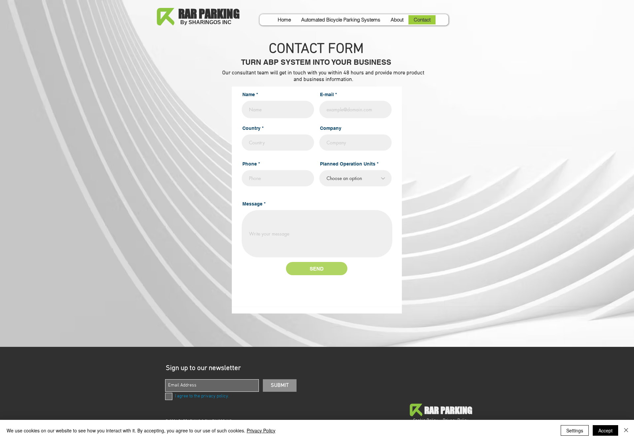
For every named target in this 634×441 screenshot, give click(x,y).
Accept (605, 430)
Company (330, 128)
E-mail (327, 94)
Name (248, 94)
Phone (249, 164)
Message (252, 204)
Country (251, 128)
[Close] (626, 430)
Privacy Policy (261, 430)
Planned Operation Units (347, 164)
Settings (574, 430)
